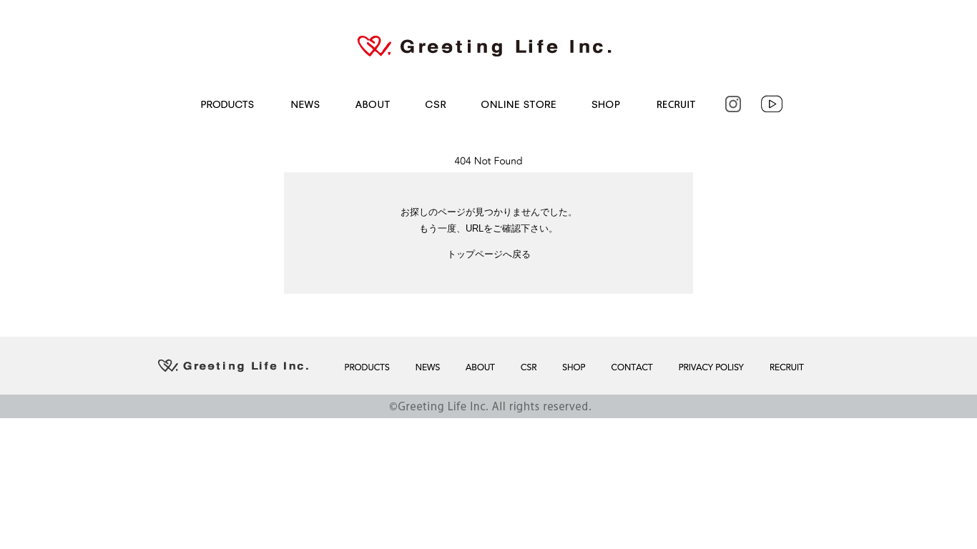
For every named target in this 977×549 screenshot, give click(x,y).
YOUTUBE (773, 104)
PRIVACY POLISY (710, 367)
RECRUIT (674, 104)
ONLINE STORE (517, 104)
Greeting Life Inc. (488, 46)
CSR (434, 104)
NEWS (301, 104)
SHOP (605, 104)
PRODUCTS (224, 104)
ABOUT (370, 104)
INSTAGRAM (731, 104)
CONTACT (630, 367)
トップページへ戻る (489, 254)
